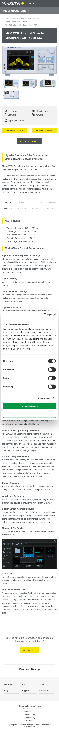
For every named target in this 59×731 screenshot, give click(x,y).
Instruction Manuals (43, 110)
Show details (44, 398)
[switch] (52, 369)
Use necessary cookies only (29, 414)
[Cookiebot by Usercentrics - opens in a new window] (44, 315)
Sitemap (29, 720)
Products (14, 18)
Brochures (13, 110)
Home (5, 18)
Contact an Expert (28, 141)
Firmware (38, 114)
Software (12, 114)
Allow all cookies (29, 406)
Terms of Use (29, 714)
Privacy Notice (29, 711)
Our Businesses (29, 708)
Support (25, 690)
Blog (6, 690)
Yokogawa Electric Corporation (29, 706)
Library (42, 684)
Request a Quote (16, 130)
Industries (8, 684)
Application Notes (16, 120)
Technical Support (45, 130)
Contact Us (28, 650)
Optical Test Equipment (30, 18)
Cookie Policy (29, 717)
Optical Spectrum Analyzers (16, 21)
